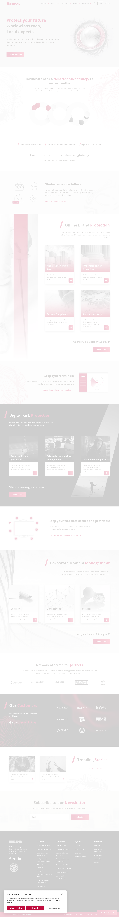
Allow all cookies (16, 908)
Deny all (35, 908)
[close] (61, 894)
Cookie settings (54, 908)
